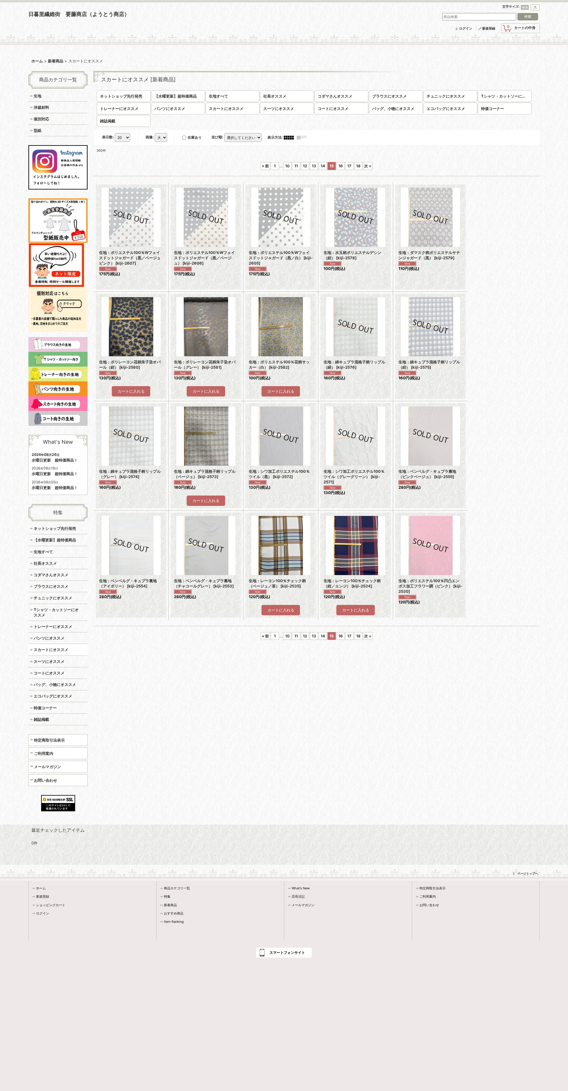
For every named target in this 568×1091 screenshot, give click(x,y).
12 (305, 166)
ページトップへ (527, 873)
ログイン (465, 28)
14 (323, 166)
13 (314, 166)
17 (349, 166)
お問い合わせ (45, 780)
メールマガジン (47, 766)
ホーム (41, 888)
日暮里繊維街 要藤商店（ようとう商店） (79, 14)
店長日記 (298, 896)
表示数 (108, 137)
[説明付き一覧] (303, 137)
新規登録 (488, 28)
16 (340, 166)
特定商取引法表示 (49, 740)
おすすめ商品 (173, 913)
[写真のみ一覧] (290, 137)
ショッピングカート (50, 905)
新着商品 (170, 905)
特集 (167, 896)
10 (287, 166)
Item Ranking (174, 922)
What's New (301, 888)
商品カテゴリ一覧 (177, 888)
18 (358, 166)
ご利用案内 (43, 753)
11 (296, 166)
